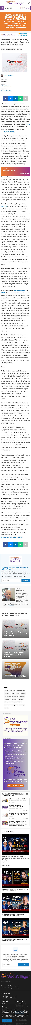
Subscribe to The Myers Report (9, 986)
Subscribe (25, 580)
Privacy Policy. (21, 1016)
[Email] (20, 98)
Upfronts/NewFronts (6, 86)
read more (11, 605)
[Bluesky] (10, 98)
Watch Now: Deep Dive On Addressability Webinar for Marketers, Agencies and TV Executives (18, 807)
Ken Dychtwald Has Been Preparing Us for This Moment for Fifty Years (14, 940)
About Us (4, 1003)
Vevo (28, 124)
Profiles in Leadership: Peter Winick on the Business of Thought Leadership (18, 799)
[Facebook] (5, 98)
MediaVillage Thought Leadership (10, 988)
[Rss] (14, 996)
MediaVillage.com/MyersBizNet (12, 537)
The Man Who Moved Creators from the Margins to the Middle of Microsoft (15, 890)
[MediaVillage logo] (15, 976)
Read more (16, 1021)
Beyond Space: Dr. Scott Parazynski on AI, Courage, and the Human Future (13, 915)
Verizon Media (9, 132)
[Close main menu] (27, 1006)
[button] (29, 3)
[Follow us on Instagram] (11, 996)
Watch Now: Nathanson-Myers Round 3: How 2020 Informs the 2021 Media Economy (18, 815)
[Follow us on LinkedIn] (7, 996)
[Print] (25, 98)
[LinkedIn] (15, 98)
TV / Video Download (6, 90)
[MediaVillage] (15, 3)
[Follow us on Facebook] (3, 996)
